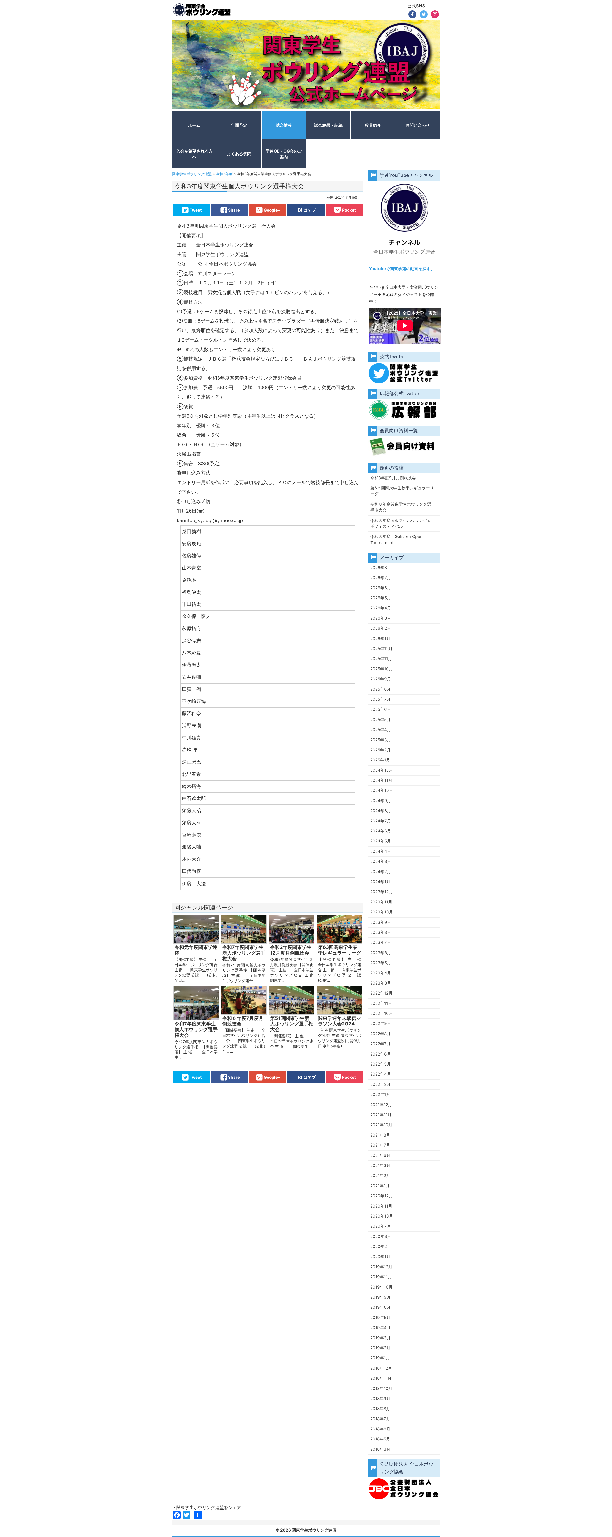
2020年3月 (380, 1236)
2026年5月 (380, 598)
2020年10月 (381, 1216)
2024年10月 (381, 790)
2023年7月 (380, 942)
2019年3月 (380, 1337)
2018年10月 (381, 1388)
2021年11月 (381, 1114)
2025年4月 (380, 729)
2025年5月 (380, 719)
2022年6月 (380, 1054)
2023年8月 (380, 932)
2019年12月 (381, 1266)
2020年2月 (380, 1246)
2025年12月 (381, 648)
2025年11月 (381, 658)
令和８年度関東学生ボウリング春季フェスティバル (400, 523)
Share (234, 210)
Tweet (196, 210)
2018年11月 (381, 1378)
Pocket (349, 210)
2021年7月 (380, 1145)
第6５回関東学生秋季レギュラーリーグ (402, 491)
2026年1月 (380, 638)
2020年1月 (380, 1256)
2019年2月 (380, 1348)
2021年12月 (381, 1104)
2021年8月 (380, 1135)
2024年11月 (381, 780)
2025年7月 (380, 699)
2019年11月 (381, 1276)
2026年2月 (380, 628)
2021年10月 (381, 1124)
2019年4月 (380, 1327)
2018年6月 (380, 1429)
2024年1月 (380, 881)
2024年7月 (380, 821)
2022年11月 (381, 1003)
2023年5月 (380, 962)
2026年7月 (380, 577)
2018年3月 (380, 1449)
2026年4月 (380, 608)
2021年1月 (380, 1185)
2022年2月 (380, 1084)
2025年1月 (380, 760)
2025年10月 (381, 669)
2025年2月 (380, 750)
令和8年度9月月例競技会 (393, 478)
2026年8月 (380, 567)
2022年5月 (380, 1064)
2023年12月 (381, 891)
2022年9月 (380, 1023)
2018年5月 (380, 1439)
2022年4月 (380, 1074)
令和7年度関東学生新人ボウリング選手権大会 (243, 953)
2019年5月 (380, 1317)
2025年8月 (380, 689)
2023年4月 (380, 973)
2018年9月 (380, 1398)
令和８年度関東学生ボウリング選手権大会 (400, 507)
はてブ (310, 210)
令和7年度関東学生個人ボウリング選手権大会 (196, 1029)
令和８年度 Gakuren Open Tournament (396, 539)
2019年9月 (380, 1297)
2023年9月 (380, 922)
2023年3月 (380, 983)
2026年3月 (380, 618)
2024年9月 (380, 800)
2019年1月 (380, 1358)
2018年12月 (381, 1368)
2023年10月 (381, 912)
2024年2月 (380, 871)
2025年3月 (380, 740)
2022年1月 (380, 1094)
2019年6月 (380, 1307)
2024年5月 (380, 841)
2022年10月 (381, 1013)
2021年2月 (380, 1175)
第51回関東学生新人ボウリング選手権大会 (291, 1024)
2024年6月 (380, 831)
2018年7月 (380, 1419)
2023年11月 (381, 902)
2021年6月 (380, 1155)
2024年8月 (380, 810)
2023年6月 (380, 952)
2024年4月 (380, 851)
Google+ (272, 210)
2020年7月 (380, 1226)
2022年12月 (381, 993)
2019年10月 (381, 1287)
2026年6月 (380, 587)
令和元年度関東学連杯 (196, 950)
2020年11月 (381, 1206)
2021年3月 (380, 1165)
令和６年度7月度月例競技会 (242, 1021)
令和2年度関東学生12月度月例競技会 (290, 950)
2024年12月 (381, 770)
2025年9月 (380, 679)
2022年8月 (380, 1033)
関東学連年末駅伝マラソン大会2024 (339, 1021)
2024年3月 (380, 861)
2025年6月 (380, 709)
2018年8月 (380, 1408)
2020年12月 (381, 1195)
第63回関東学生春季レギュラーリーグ (339, 950)
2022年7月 (380, 1043)
